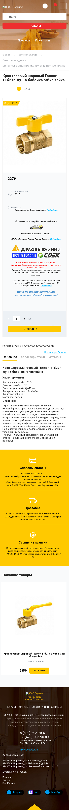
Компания (24, 707)
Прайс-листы (43, 40)
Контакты (56, 707)
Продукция (24, 40)
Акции (45, 707)
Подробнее (55, 239)
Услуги (36, 707)
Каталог (36, 26)
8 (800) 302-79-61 (33, 733)
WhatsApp (55, 792)
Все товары (55, 352)
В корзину (30, 329)
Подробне (51, 210)
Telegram (17, 792)
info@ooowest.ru (29, 749)
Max (36, 792)
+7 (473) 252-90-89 (34, 737)
